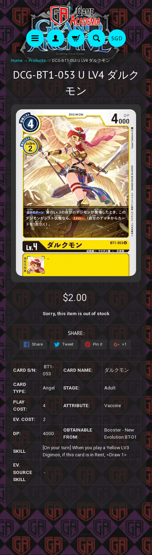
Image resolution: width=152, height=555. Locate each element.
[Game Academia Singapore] (76, 16)
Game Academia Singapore (73, 528)
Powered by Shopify (76, 540)
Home (16, 60)
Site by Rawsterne (76, 534)
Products (37, 60)
